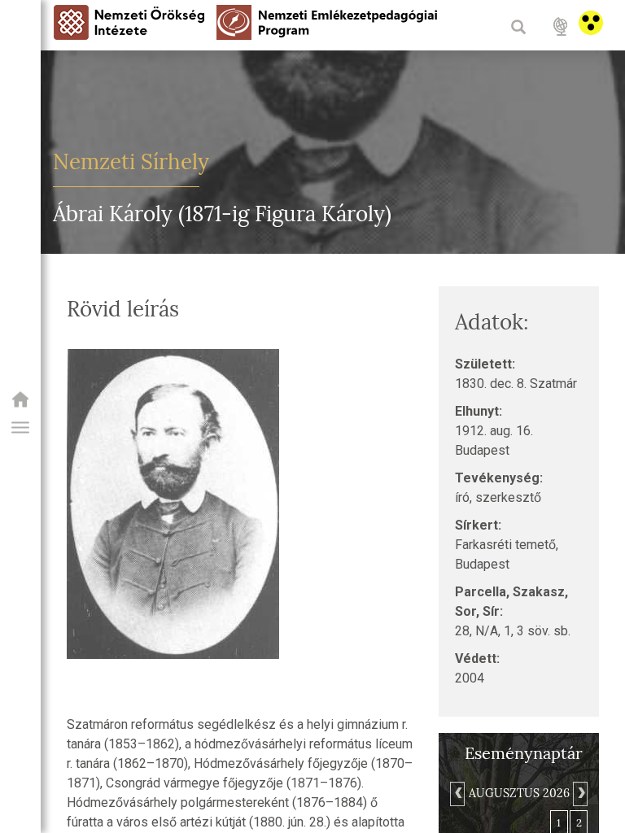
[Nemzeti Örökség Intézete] (20, 404)
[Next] (580, 794)
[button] (20, 428)
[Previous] (457, 794)
